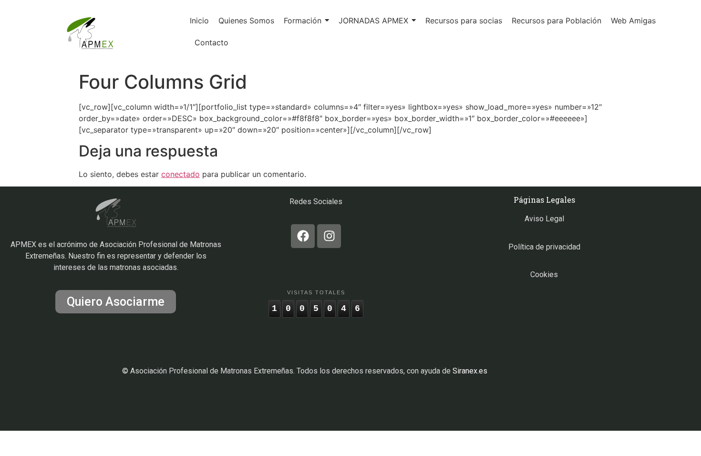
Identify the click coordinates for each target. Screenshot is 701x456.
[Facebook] (303, 236)
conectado (180, 174)
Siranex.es (470, 370)
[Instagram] (329, 236)
